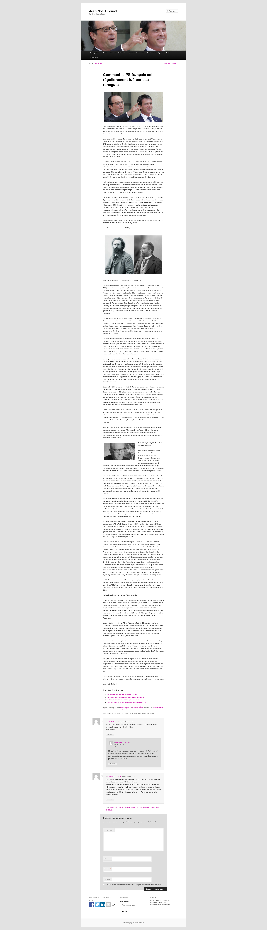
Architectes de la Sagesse (155, 53)
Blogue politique (94, 53)
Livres (168, 53)
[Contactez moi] (108, 904)
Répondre (109, 734)
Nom (108, 858)
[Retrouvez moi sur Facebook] (91, 904)
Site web (107, 879)
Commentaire (109, 830)
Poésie (105, 53)
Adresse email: (124, 901)
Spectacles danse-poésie (136, 53)
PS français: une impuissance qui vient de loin (123, 700)
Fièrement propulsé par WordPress (133, 923)
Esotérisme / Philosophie (117, 53)
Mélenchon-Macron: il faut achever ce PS (122, 694)
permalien (125, 709)
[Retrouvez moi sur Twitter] (97, 904)
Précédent (166, 64)
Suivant (175, 64)
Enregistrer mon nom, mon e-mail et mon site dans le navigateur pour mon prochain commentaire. (133, 885)
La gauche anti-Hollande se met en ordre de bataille (125, 697)
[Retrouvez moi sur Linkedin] (102, 904)
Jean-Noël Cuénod (103, 11)
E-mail (108, 869)
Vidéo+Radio (94, 57)
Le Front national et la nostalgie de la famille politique (126, 702)
